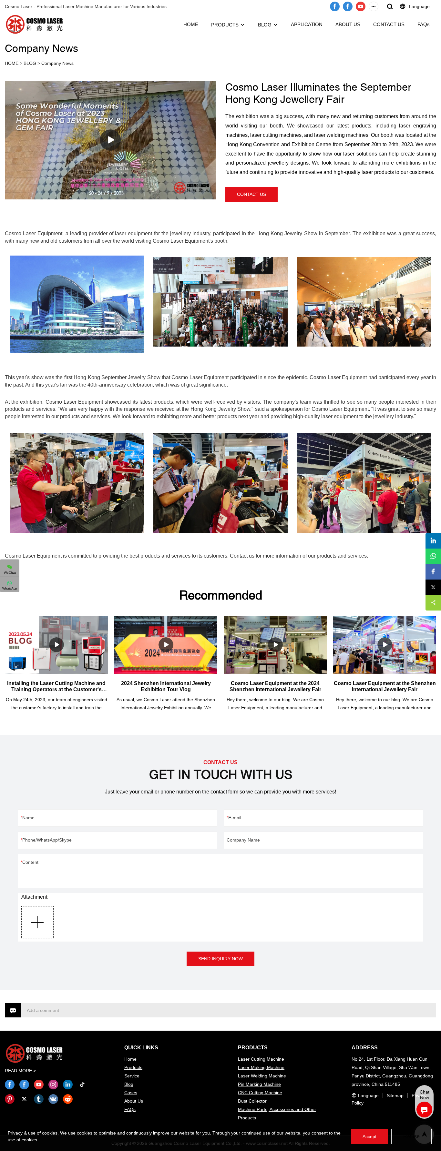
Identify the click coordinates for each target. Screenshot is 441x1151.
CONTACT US (389, 24)
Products (133, 1067)
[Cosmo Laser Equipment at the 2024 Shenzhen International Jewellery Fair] (275, 644)
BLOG (265, 24)
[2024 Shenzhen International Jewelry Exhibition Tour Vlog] (165, 644)
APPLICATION (307, 24)
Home (130, 1059)
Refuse (411, 1136)
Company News (57, 63)
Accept (369, 1136)
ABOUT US (347, 24)
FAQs (423, 24)
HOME (190, 24)
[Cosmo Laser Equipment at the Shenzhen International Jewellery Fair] (384, 644)
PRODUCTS (225, 24)
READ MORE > (20, 1070)
